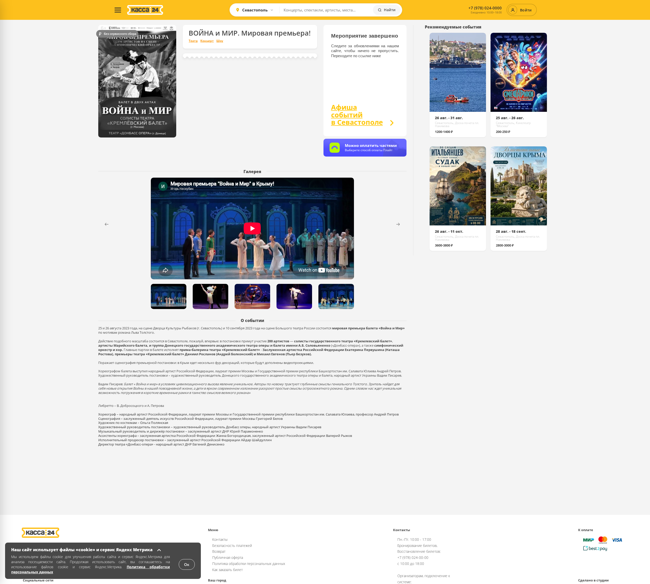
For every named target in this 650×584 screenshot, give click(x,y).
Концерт (207, 40)
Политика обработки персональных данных (248, 563)
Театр (193, 40)
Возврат (218, 551)
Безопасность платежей (232, 545)
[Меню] (118, 10)
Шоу (219, 40)
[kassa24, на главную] (145, 10)
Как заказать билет (227, 569)
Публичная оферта (227, 557)
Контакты (220, 539)
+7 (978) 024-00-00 (412, 557)
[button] (401, 224)
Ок (186, 564)
